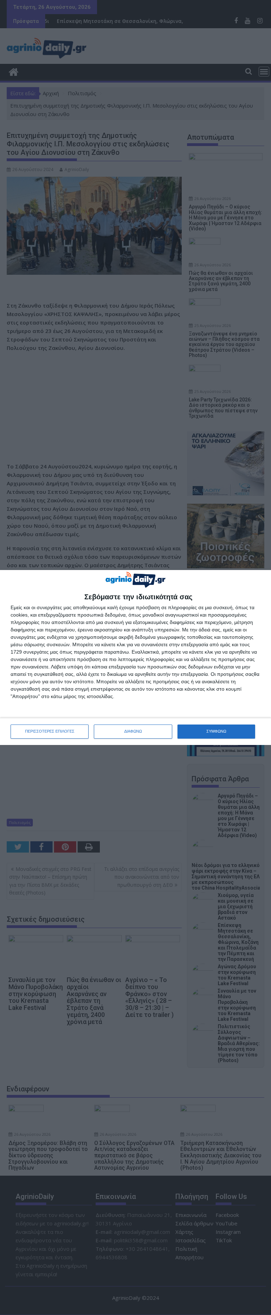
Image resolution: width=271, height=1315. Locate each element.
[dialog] (135, 657)
